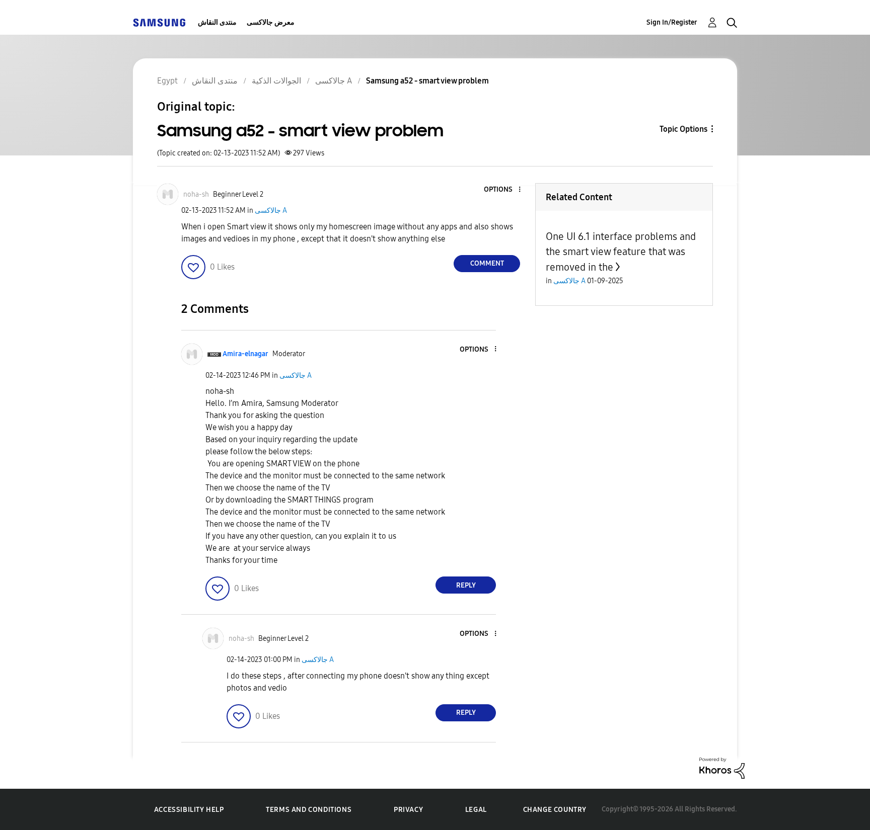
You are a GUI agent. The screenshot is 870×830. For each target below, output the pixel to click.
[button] (503, 190)
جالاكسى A (271, 210)
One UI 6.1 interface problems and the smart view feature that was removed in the (621, 251)
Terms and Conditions (308, 809)
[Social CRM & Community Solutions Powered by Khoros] (722, 767)
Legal (476, 809)
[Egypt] (159, 22)
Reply (466, 585)
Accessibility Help (189, 809)
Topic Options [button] (683, 129)
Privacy (408, 809)
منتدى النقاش (217, 22)
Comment (487, 263)
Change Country (555, 809)
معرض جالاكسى (271, 22)
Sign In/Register (671, 22)
